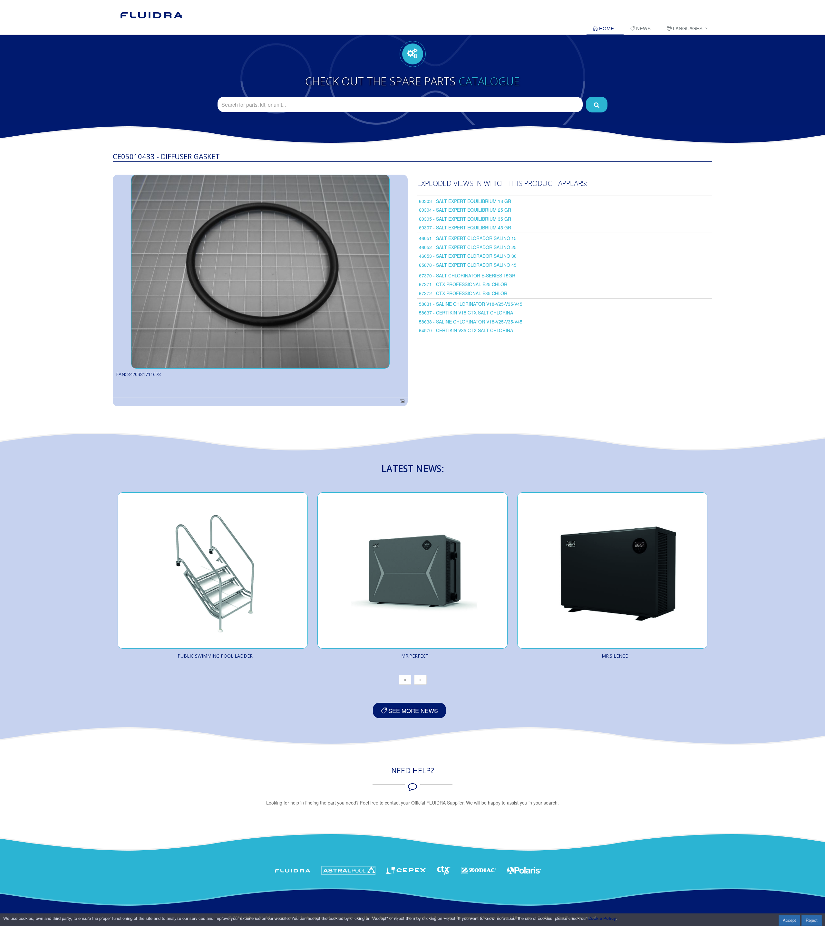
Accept (789, 920)
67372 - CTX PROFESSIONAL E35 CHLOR (463, 293)
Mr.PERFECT (415, 656)
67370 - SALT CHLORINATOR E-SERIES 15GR (467, 275)
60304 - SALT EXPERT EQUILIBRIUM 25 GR (465, 210)
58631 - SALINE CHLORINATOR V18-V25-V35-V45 (470, 304)
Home (606, 28)
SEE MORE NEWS (412, 710)
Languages (687, 28)
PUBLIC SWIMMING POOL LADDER (215, 656)
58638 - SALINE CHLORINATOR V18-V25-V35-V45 (470, 321)
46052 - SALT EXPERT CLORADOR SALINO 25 (468, 247)
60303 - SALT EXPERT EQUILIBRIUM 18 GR (465, 201)
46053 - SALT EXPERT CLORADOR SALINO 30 (468, 256)
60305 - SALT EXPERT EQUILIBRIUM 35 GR (465, 219)
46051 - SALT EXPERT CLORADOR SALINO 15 (468, 238)
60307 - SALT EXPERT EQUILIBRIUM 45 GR (465, 227)
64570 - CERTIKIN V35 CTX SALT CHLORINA (466, 330)
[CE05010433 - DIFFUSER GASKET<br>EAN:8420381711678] (260, 272)
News (643, 28)
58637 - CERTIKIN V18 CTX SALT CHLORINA (466, 312)
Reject (812, 920)
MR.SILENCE (615, 656)
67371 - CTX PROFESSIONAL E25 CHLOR (463, 284)
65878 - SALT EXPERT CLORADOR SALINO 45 (468, 265)
